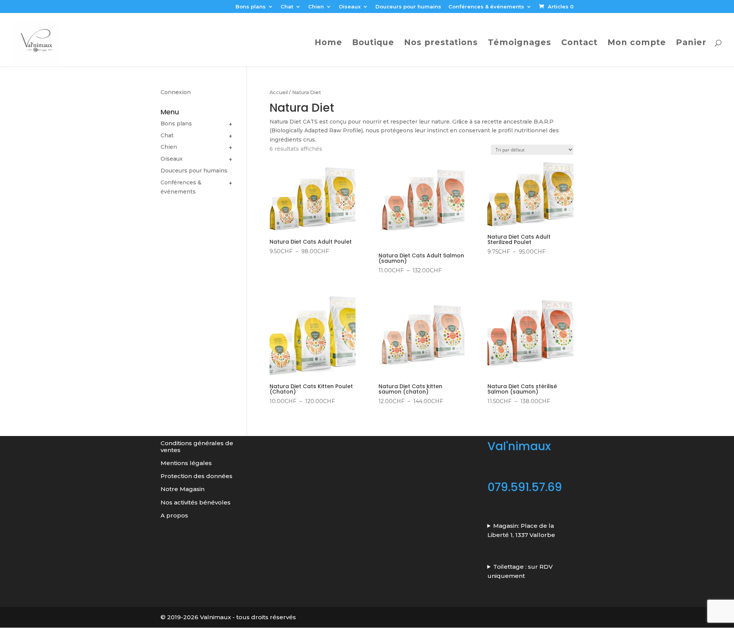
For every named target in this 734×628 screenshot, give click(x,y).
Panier (691, 43)
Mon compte (636, 43)
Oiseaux (350, 7)
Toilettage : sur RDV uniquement (520, 571)
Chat (287, 7)
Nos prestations (441, 43)
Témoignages (519, 43)
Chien (316, 7)
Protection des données (197, 476)
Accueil (279, 92)
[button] (230, 124)
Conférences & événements (486, 7)
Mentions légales (186, 463)
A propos (174, 515)
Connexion (176, 92)
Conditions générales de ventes (197, 446)
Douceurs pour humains (408, 7)
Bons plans (250, 7)
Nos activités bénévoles (196, 502)
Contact (579, 43)
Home (328, 43)
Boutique (373, 43)
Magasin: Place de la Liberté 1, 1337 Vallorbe (521, 530)
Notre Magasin (183, 489)
